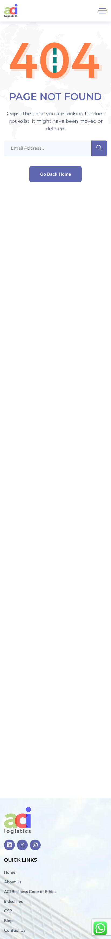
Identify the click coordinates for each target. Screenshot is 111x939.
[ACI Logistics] (11, 10)
